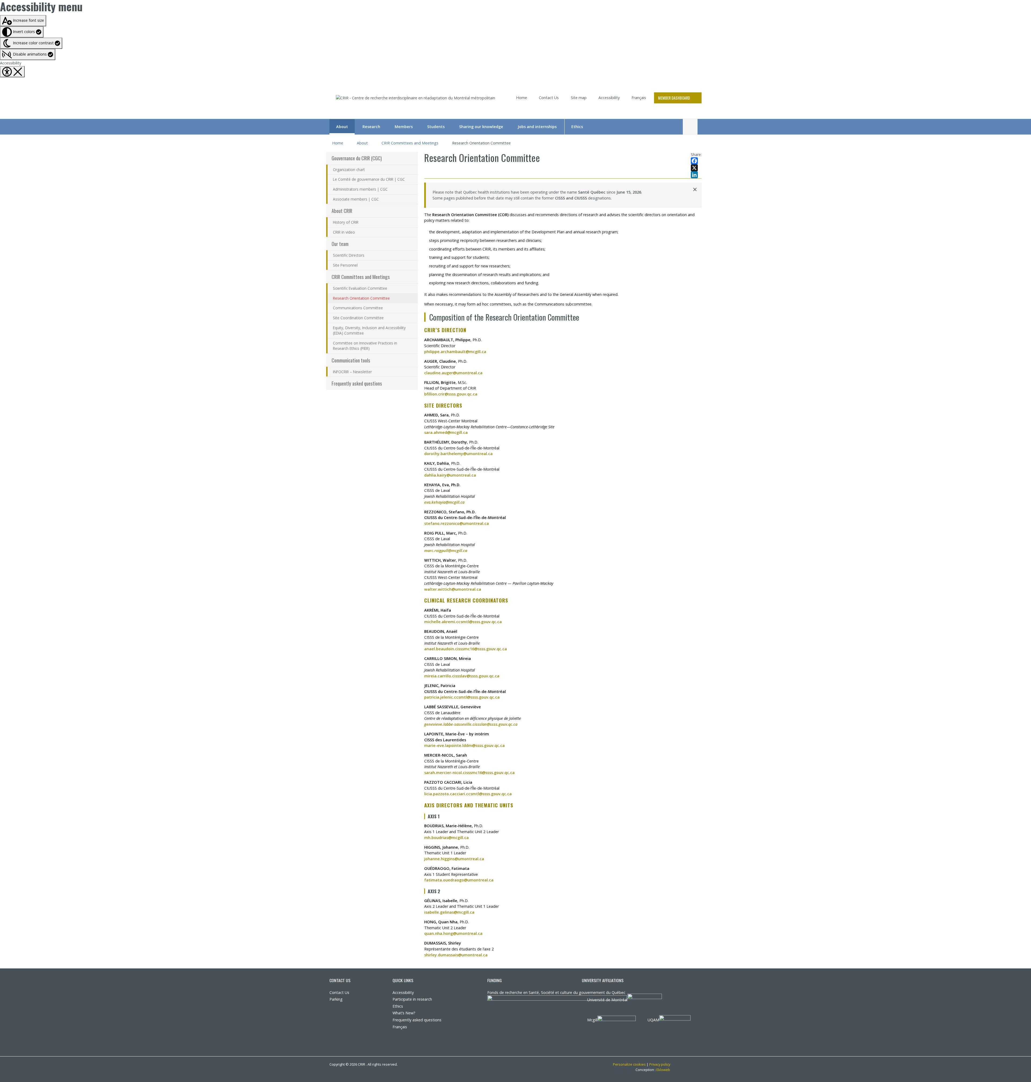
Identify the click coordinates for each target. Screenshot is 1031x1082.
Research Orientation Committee (361, 298)
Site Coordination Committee (358, 317)
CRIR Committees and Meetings (410, 143)
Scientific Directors (348, 255)
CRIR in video (344, 232)
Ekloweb (663, 1069)
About (342, 126)
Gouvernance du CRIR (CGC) (357, 158)
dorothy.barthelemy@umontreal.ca (458, 453)
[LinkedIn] (696, 174)
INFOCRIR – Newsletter (352, 371)
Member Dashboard (674, 98)
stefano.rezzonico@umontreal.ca (456, 523)
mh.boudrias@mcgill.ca (446, 837)
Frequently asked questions (357, 383)
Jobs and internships (537, 126)
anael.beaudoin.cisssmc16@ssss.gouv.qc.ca (465, 648)
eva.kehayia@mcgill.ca (444, 502)
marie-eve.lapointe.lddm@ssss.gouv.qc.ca (464, 745)
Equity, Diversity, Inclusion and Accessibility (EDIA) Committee (369, 330)
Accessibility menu (41, 6)
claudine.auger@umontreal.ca (453, 372)
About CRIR (342, 210)
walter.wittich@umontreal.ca (452, 589)
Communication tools (351, 360)
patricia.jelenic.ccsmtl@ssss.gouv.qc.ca (462, 697)
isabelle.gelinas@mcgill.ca (449, 912)
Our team (340, 243)
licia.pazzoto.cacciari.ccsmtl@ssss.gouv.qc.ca (468, 793)
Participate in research (412, 999)
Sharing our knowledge (481, 126)
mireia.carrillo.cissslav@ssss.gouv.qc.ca (461, 675)
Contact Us (549, 97)
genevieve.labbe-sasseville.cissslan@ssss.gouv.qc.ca (470, 724)
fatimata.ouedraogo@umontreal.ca (458, 880)
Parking (336, 999)
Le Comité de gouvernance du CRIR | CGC (369, 179)
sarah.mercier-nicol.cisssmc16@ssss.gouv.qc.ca (469, 772)
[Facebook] (696, 160)
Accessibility (10, 63)
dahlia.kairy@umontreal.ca (450, 475)
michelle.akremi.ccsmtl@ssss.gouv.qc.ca (463, 621)
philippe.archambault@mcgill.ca (455, 351)
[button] (27, 54)
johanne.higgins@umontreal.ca (454, 858)
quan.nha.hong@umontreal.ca (453, 933)
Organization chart (349, 169)
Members (404, 126)
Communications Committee (358, 307)
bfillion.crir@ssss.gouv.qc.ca (450, 394)
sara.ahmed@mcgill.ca (446, 432)
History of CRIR (345, 222)
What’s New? (404, 1012)
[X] (696, 167)
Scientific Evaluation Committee (360, 288)
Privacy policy (659, 1064)
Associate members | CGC (356, 199)
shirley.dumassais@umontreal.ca (456, 954)
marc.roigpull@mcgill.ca (445, 550)
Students (436, 126)
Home (521, 97)
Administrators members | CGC (360, 189)
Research (371, 126)
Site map (579, 97)
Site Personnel (345, 265)
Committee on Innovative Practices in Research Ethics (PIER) (365, 345)
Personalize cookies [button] (629, 1064)
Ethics (577, 126)
